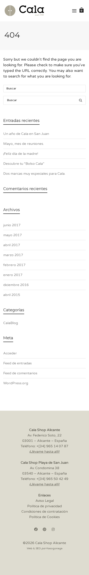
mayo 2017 (12, 235)
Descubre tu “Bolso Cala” (23, 164)
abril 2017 (11, 245)
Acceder (10, 353)
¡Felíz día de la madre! (20, 154)
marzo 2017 (13, 255)
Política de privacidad (44, 506)
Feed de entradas (17, 363)
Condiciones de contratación (44, 511)
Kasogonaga (54, 548)
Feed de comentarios (20, 373)
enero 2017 (12, 275)
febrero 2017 (14, 265)
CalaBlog (10, 323)
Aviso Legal (44, 501)
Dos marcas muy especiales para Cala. (34, 173)
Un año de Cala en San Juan (26, 134)
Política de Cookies (44, 517)
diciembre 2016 (16, 285)
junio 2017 (12, 225)
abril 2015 (11, 295)
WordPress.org (15, 383)
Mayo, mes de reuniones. (23, 144)
